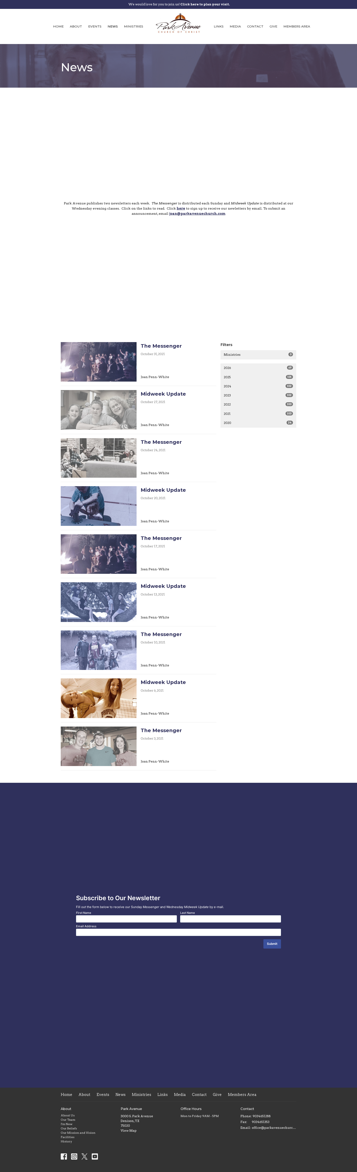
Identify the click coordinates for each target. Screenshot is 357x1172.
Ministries (133, 26)
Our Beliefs (69, 1128)
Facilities (67, 1137)
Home (58, 26)
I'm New (67, 1124)
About (76, 26)
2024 (258, 386)
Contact (255, 26)
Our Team (68, 1119)
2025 (258, 377)
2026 (258, 368)
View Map (129, 1131)
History (66, 1141)
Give (273, 26)
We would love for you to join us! (179, 4)
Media (235, 26)
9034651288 (262, 1116)
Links (219, 26)
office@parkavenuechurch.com (274, 1128)
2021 (258, 414)
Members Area (296, 26)
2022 (258, 404)
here (181, 208)
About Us (68, 1115)
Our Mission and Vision (78, 1132)
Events (94, 26)
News (113, 26)
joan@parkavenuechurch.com (197, 214)
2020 (258, 423)
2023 (258, 395)
